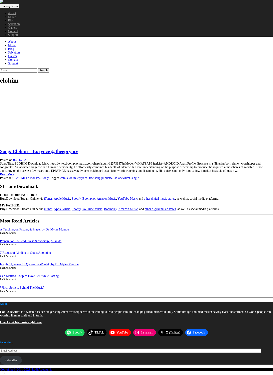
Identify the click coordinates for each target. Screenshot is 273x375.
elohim (71, 178)
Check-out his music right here (21, 322)
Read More (7, 174)
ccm (63, 178)
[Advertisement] (136, 117)
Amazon (124, 209)
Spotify (76, 198)
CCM (16, 178)
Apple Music (62, 198)
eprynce (82, 178)
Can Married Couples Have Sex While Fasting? (30, 276)
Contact (13, 31)
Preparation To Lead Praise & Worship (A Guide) (31, 241)
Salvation (14, 24)
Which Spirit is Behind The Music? (22, 287)
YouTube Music (128, 198)
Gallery (12, 27)
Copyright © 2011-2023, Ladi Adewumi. (26, 369)
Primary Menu (10, 6)
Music (12, 16)
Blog (11, 20)
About (12, 13)
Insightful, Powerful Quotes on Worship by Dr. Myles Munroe (39, 264)
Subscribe (11, 360)
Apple (58, 209)
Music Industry (30, 178)
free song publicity (100, 178)
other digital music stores (159, 198)
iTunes (48, 198)
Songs (45, 178)
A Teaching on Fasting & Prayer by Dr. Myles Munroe (34, 229)
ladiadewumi (122, 178)
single (135, 178)
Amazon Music (106, 198)
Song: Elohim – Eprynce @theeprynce (39, 151)
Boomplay (88, 198)
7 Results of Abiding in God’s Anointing (25, 252)
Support (13, 34)
